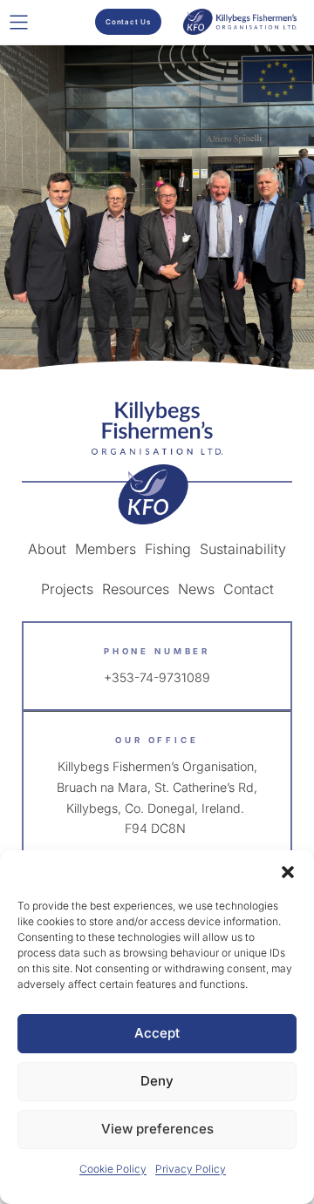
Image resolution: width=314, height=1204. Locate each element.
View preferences (157, 1128)
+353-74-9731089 (157, 677)
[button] (288, 872)
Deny (157, 1080)
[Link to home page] (157, 463)
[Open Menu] (19, 22)
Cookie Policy (113, 1168)
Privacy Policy (190, 1168)
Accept (157, 1033)
